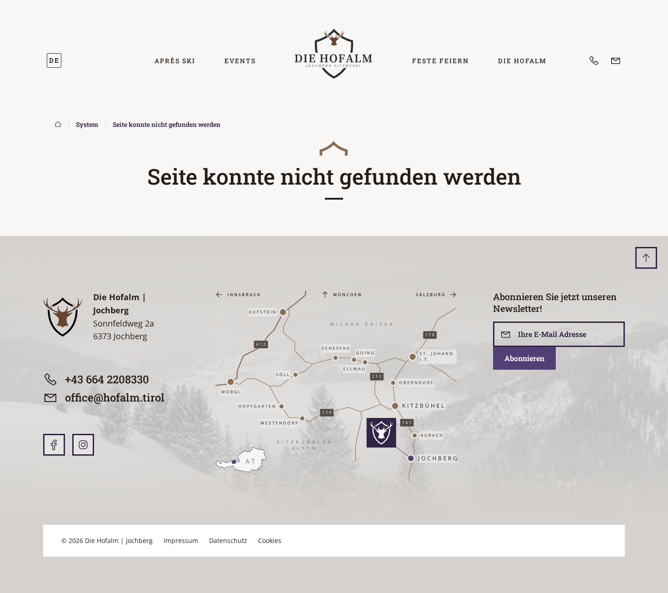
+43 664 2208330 (107, 379)
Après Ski (175, 60)
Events (240, 60)
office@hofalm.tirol (115, 397)
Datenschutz (228, 540)
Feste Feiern (440, 60)
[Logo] (334, 53)
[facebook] (54, 445)
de (54, 60)
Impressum (181, 540)
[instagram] (83, 445)
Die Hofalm (522, 60)
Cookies (269, 540)
